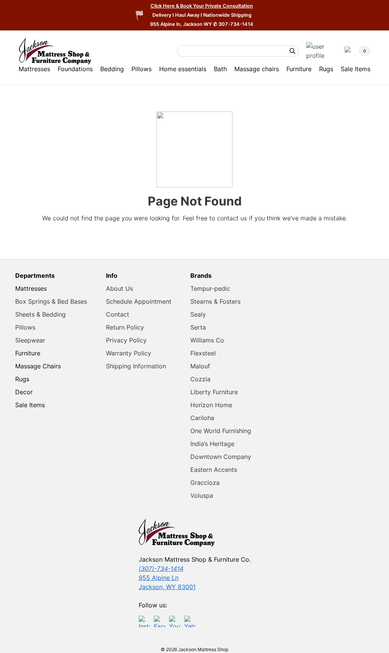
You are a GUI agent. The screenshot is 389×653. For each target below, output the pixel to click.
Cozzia (200, 379)
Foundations (75, 69)
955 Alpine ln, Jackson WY (181, 24)
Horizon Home (211, 405)
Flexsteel (203, 353)
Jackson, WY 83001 (167, 587)
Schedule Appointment (138, 301)
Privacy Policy (126, 340)
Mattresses (34, 69)
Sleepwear (30, 340)
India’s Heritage (212, 444)
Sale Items (355, 69)
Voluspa (201, 495)
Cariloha (202, 418)
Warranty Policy (128, 353)
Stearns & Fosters (215, 301)
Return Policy (125, 327)
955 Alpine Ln (159, 577)
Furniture (299, 69)
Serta (198, 327)
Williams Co (207, 340)
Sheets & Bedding (40, 314)
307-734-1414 (235, 24)
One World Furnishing (220, 431)
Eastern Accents (213, 469)
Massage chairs (256, 69)
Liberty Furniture (214, 392)
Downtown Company (220, 456)
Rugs (326, 69)
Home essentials (182, 69)
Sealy (198, 314)
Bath (220, 69)
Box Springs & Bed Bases (51, 301)
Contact (117, 314)
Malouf (200, 366)
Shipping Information (136, 366)
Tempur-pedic (210, 288)
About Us (119, 288)
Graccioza (205, 482)
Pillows (141, 69)
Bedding (112, 69)
